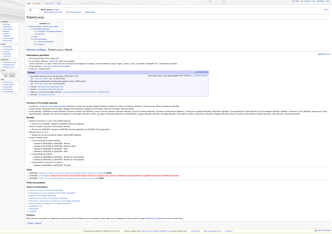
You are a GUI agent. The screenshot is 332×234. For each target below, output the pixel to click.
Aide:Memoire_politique (153, 218)
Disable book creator (9, 62)
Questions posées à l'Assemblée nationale (45, 190)
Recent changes (8, 38)
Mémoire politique (36, 49)
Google (31, 211)
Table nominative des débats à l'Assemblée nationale (49, 203)
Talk (314, 1)
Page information (8, 91)
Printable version (8, 67)
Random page (7, 40)
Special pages (7, 87)
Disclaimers (229, 231)
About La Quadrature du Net (212, 231)
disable (56, 10)
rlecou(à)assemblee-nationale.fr (49, 89)
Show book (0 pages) (73, 12)
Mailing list (6, 31)
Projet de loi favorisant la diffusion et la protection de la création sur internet (67, 178)
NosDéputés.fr (34, 206)
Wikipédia (32, 209)
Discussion (37, 3)
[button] (29, 23)
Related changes (8, 84)
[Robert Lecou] (324, 54)
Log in (327, 1)
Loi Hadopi (43, 176)
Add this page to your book (52, 12)
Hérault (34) (53, 61)
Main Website (7, 26)
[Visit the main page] (12, 10)
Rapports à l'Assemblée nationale (41, 196)
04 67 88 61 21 (40, 84)
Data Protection (8, 49)
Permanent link (8, 89)
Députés (38, 223)
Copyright (6, 51)
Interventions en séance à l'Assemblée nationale (47, 198)
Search (3, 70)
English (297, 1)
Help (325, 9)
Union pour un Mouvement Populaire (56, 66)
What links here (8, 82)
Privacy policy (195, 231)
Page (28, 3)
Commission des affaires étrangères (53, 106)
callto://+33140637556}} (197, 76)
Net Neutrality (7, 47)
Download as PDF (9, 64)
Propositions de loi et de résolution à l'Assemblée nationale (51, 193)
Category (30, 223)
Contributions (320, 1)
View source (49, 3)
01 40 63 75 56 (40, 79)
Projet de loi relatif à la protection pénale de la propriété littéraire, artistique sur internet (71, 173)
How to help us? (8, 29)
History (59, 3)
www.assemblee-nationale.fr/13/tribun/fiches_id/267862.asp (85, 92)
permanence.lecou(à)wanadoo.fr (49, 87)
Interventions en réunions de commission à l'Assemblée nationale (53, 201)
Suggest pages (89, 12)
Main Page (6, 24)
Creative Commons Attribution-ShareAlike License (156, 231)
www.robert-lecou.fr (45, 95)
